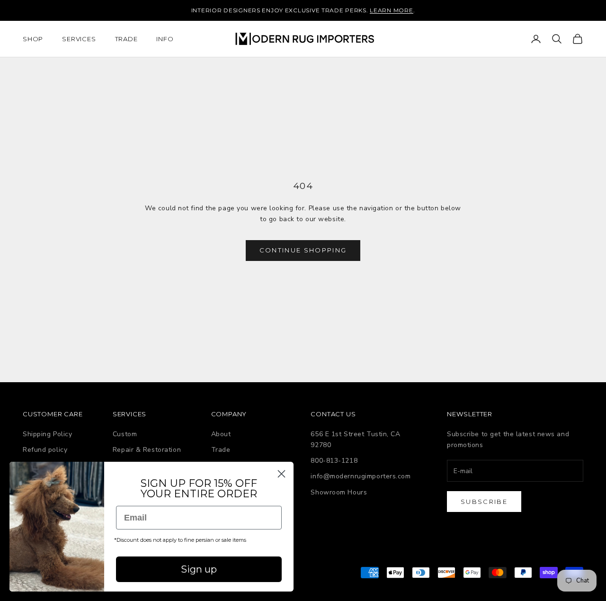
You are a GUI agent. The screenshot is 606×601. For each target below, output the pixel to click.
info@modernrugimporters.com (360, 476)
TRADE (126, 39)
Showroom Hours (339, 492)
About (221, 434)
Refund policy (45, 449)
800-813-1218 (334, 460)
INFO (164, 39)
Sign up (199, 569)
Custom (125, 434)
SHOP (33, 39)
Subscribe (484, 501)
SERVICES (79, 39)
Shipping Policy (47, 434)
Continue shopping (303, 250)
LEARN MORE (391, 10)
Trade (221, 449)
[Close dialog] (281, 474)
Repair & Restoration (147, 449)
